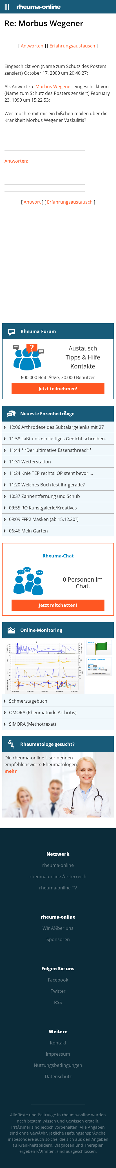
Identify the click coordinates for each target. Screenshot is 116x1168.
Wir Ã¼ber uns (58, 928)
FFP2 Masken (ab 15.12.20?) (44, 519)
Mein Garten (28, 531)
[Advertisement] (58, 263)
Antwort (32, 202)
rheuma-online (58, 865)
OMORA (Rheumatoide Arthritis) (43, 712)
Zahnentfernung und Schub (44, 496)
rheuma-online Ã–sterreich (58, 876)
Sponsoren (58, 939)
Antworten (32, 46)
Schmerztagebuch (28, 701)
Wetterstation (30, 462)
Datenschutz (58, 1076)
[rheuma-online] (39, 6)
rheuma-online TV (58, 888)
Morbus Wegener (53, 86)
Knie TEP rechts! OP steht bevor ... (51, 473)
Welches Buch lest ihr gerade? (47, 485)
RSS (58, 1002)
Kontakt (58, 1043)
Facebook (58, 980)
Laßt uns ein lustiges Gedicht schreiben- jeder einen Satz (61, 439)
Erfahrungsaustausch (72, 46)
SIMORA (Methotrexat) (32, 724)
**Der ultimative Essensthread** (50, 450)
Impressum (58, 1054)
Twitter (58, 991)
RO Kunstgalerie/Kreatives (43, 508)
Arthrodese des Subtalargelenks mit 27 (56, 427)
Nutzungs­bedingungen (58, 1065)
